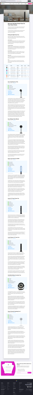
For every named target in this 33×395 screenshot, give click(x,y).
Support (22, 3)
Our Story (8, 384)
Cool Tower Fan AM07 (13, 70)
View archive (8, 374)
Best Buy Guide (10, 18)
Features (14, 3)
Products (10, 3)
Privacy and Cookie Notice (27, 390)
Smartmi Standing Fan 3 (13, 76)
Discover (19, 3)
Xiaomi (8, 76)
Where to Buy (8, 386)
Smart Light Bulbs (2, 393)
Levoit (8, 73)
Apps (16, 3)
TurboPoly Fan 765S (13, 67)
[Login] (25, 3)
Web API (14, 385)
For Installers (14, 393)
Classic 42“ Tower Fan (13, 73)
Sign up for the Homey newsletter (29, 383)
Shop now (14, 159)
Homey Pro (2, 384)
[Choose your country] (27, 3)
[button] (22, 1)
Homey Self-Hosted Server (3, 386)
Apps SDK (14, 384)
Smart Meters (2, 394)
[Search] (24, 3)
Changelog (14, 386)
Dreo (8, 67)
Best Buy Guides (3, 389)
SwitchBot (8, 75)
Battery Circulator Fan (13, 75)
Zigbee (19, 384)
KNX (19, 385)
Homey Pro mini (2, 385)
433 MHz (20, 386)
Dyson (8, 70)
